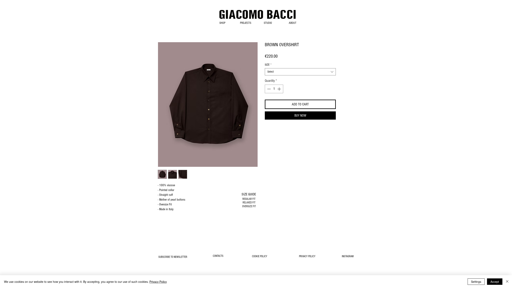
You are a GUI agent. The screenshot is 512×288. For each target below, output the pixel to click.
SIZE (268, 64)
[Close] (507, 281)
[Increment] (279, 89)
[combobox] (300, 71)
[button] (222, 22)
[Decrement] (268, 89)
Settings (476, 282)
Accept (494, 282)
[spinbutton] (274, 89)
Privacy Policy (158, 282)
